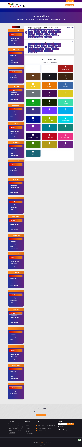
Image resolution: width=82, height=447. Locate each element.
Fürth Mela (15, 123)
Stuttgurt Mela (16, 383)
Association (28, 425)
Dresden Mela (16, 198)
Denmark (20, 424)
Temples (27, 427)
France (15, 426)
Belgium (10, 426)
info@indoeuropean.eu (41, 430)
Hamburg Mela (16, 160)
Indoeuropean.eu (41, 442)
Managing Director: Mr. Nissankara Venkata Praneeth (46, 425)
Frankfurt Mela (16, 86)
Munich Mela (16, 49)
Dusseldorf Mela (15, 105)
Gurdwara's (28, 428)
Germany (10, 424)
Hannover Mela (15, 179)
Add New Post (16, 27)
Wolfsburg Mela (16, 365)
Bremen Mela (16, 272)
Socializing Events (14, 36)
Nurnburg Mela (16, 142)
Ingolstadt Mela (15, 216)
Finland (20, 426)
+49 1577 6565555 (40, 431)
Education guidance (29, 433)
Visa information (29, 431)
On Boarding (13, 34)
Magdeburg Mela (16, 235)
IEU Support (28, 430)
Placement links (29, 434)
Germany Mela (16, 30)
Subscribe (70, 423)
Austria (16, 424)
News (12, 60)
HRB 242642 (40, 427)
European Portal (69, 5)
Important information (15, 38)
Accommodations (14, 40)
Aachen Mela (16, 309)
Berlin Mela (15, 67)
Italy (10, 428)
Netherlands (15, 428)
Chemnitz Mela (16, 253)
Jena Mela (16, 328)
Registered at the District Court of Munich (45, 428)
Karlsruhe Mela (15, 346)
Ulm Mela (16, 291)
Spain (15, 430)
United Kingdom (12, 432)
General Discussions (14, 43)
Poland (10, 430)
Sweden (19, 430)
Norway (21, 428)
